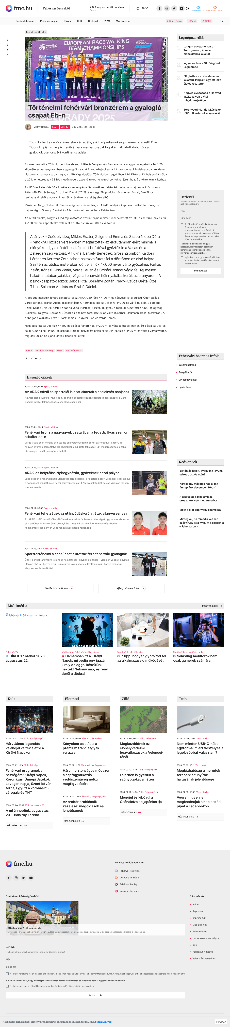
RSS (194, 944)
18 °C (145, 8)
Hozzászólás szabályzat (206, 938)
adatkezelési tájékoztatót (207, 260)
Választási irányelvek (204, 958)
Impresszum (199, 917)
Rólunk (196, 904)
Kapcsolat (198, 911)
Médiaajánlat (199, 924)
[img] (19, 8)
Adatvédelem (199, 931)
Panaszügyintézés (202, 951)
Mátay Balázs (41, 126)
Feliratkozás (200, 270)
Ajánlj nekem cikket (128, 588)
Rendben (221, 1021)
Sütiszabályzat (103, 1021)
